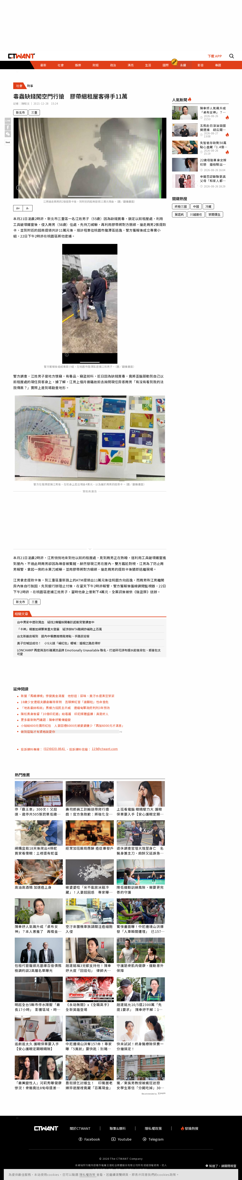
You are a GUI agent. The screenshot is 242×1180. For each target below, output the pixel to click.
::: (17, 71)
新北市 (20, 112)
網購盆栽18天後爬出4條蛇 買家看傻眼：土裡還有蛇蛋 (38, 851)
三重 (34, 112)
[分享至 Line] (8, 121)
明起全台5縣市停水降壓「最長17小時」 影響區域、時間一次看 (37, 1007)
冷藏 (208, 206)
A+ (18, 208)
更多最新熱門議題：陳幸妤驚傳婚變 (46, 719)
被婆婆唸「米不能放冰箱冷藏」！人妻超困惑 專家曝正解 (89, 890)
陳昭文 (25, 103)
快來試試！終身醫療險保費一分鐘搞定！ (140, 1046)
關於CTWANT (80, 1128)
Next (8, 142)
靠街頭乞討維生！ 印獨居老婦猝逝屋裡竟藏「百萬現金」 (89, 1085)
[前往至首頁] (21, 56)
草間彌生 (214, 214)
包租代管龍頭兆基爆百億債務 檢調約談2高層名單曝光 (39, 968)
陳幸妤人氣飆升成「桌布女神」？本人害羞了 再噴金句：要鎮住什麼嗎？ (36, 929)
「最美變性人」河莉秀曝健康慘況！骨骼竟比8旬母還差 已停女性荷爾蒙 (38, 1085)
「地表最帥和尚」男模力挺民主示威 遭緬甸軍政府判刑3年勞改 (65, 707)
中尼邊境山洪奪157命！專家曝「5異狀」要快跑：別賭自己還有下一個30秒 (89, 1046)
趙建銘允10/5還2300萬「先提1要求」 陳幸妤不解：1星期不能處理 (139, 1007)
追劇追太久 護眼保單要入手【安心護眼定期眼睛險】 (37, 1046)
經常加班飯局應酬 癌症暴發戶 (89, 848)
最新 (43, 65)
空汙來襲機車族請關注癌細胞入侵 (89, 929)
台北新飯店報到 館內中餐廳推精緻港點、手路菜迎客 (53, 636)
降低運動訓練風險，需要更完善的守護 (140, 890)
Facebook (92, 1139)
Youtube (124, 1139)
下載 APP (215, 56)
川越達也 (196, 214)
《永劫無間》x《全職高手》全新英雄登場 (88, 1007)
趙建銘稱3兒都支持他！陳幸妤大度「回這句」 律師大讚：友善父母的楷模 (88, 968)
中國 (196, 206)
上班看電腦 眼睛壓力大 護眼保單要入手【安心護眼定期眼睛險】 (140, 811)
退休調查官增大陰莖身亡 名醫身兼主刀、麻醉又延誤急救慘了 (140, 851)
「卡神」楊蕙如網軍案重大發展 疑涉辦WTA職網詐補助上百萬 (59, 629)
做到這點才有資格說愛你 (38, 731)
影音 (201, 65)
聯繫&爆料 (118, 1128)
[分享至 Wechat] (8, 134)
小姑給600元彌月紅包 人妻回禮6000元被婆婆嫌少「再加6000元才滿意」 (73, 725)
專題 (218, 65)
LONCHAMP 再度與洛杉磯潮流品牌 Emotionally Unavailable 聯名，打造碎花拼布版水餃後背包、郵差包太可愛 (89, 652)
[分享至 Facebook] (8, 127)
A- (27, 208)
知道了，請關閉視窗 (222, 1165)
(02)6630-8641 (54, 748)
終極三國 (181, 206)
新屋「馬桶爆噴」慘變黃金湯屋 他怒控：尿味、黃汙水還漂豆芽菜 (67, 695)
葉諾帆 (179, 214)
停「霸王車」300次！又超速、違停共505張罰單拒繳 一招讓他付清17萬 (38, 811)
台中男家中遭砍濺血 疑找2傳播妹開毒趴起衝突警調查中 (55, 622)
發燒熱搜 (191, 1128)
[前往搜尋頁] (231, 56)
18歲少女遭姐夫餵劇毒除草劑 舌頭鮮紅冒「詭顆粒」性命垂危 (65, 702)
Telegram (156, 1139)
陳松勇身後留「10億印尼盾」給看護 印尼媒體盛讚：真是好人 (65, 713)
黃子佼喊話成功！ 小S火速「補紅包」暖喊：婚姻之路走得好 (59, 643)
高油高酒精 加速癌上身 (33, 887)
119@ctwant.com (105, 748)
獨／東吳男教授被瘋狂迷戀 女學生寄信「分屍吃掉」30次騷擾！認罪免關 (140, 1085)
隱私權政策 (87, 1174)
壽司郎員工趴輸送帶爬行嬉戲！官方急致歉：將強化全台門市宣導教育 (89, 811)
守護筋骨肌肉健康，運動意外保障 (140, 968)
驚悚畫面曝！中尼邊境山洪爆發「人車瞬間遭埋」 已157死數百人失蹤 (141, 929)
